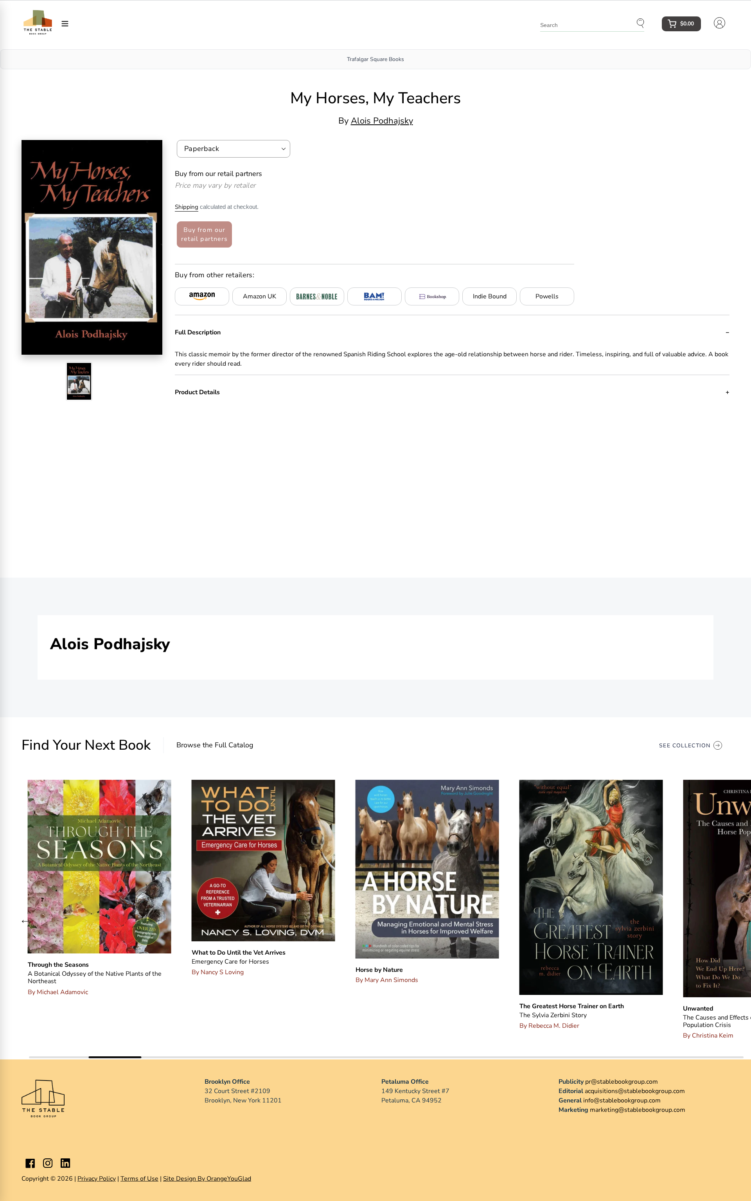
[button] (25, 921)
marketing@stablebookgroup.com (637, 1110)
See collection (684, 745)
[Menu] (64, 23)
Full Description (198, 332)
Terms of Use (139, 1178)
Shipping (186, 207)
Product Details (197, 392)
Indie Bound (490, 296)
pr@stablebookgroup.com (621, 1081)
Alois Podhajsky (382, 121)
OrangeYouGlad (229, 1178)
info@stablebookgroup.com (622, 1100)
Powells (547, 296)
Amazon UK (259, 296)
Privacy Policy (96, 1178)
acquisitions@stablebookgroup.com (635, 1091)
